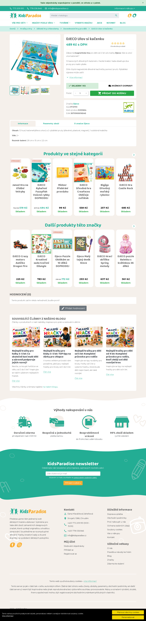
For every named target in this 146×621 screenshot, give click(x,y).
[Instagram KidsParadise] (19, 544)
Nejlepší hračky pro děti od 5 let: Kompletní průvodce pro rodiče (88, 353)
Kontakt (111, 537)
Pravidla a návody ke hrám (119, 552)
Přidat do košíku (112, 93)
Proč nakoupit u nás (116, 522)
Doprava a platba (115, 514)
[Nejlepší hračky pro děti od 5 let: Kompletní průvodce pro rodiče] (89, 337)
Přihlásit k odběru (73, 483)
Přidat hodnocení (73, 308)
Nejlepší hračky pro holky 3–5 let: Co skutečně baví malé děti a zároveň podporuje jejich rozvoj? (25, 356)
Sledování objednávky (74, 546)
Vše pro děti (19, 23)
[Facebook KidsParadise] (12, 544)
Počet (69, 93)
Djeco (76, 104)
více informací (90, 581)
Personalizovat (128, 617)
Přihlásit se (68, 550)
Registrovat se (70, 554)
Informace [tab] (23, 123)
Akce (99, 23)
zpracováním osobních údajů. (85, 478)
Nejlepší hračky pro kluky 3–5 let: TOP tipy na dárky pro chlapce (57, 353)
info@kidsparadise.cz (58, 8)
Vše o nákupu (113, 533)
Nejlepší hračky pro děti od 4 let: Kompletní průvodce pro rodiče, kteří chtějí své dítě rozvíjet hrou (119, 356)
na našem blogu (50, 387)
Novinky (111, 23)
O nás (109, 548)
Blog (123, 23)
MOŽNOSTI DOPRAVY (120, 86)
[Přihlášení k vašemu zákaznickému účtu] (130, 15)
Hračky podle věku (43, 23)
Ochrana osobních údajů (118, 526)
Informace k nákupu (124, 8)
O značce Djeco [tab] (82, 123)
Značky (110, 560)
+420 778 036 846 (76, 531)
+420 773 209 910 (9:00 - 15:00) (79, 524)
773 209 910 (18, 8)
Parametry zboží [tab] (51, 123)
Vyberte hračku (83, 23)
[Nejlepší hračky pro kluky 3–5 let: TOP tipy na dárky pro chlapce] (57, 337)
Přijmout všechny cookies (128, 612)
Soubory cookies (114, 530)
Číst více (16, 381)
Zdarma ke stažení (115, 564)
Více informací (7, 616)
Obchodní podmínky (116, 518)
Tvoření (64, 23)
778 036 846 (36, 8)
